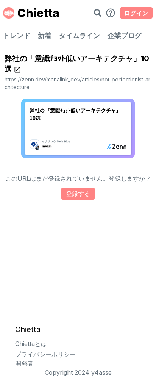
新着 (44, 35)
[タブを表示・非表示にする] (110, 12)
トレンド (16, 35)
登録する (78, 193)
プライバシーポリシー (45, 354)
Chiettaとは (31, 343)
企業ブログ (125, 35)
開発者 (24, 363)
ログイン (136, 13)
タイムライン (79, 35)
